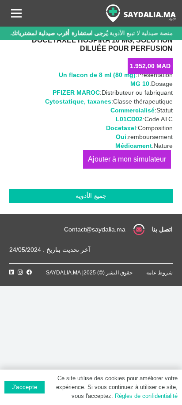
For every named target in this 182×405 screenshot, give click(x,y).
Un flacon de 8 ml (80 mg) (97, 74)
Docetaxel (121, 127)
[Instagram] (20, 272)
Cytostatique (64, 101)
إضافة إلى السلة (127, 159)
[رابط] (141, 13)
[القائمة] (16, 13)
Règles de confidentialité (146, 396)
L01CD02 (129, 119)
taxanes (99, 101)
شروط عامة (159, 273)
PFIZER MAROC (76, 92)
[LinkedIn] (11, 272)
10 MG (139, 83)
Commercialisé (132, 110)
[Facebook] (29, 272)
